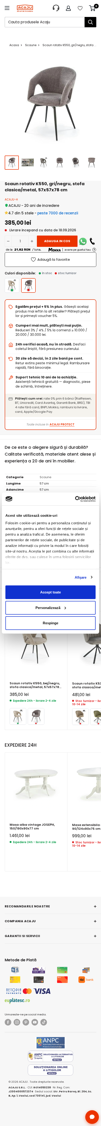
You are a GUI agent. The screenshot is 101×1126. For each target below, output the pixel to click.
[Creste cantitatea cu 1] (32, 241)
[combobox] (45, 22)
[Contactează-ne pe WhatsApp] (83, 241)
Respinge (50, 623)
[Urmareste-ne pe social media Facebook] (8, 1022)
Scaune (30, 45)
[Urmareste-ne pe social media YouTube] (34, 1022)
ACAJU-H (11, 199)
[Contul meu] (68, 8)
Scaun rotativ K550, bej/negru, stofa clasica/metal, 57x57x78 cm (35, 685)
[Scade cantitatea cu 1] (8, 241)
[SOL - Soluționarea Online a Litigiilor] (50, 1070)
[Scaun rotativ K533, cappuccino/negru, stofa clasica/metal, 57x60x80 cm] (80, 716)
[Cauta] (90, 22)
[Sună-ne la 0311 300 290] (92, 241)
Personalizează (47, 607)
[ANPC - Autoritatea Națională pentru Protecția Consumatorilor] (50, 1042)
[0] (92, 8)
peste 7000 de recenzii (57, 213)
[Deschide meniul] (7, 8)
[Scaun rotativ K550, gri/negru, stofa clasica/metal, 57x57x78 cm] (36, 716)
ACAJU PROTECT (62, 424)
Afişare (81, 577)
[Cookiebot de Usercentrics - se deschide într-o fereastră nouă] (75, 499)
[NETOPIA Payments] (28, 991)
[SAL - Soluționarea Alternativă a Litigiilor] (50, 1056)
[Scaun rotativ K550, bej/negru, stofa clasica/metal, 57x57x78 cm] (12, 285)
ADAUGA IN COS (57, 241)
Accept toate (50, 592)
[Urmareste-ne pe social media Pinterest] (26, 1022)
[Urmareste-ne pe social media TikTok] (43, 1022)
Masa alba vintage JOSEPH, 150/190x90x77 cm (32, 827)
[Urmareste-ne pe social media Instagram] (17, 1022)
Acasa (14, 45)
